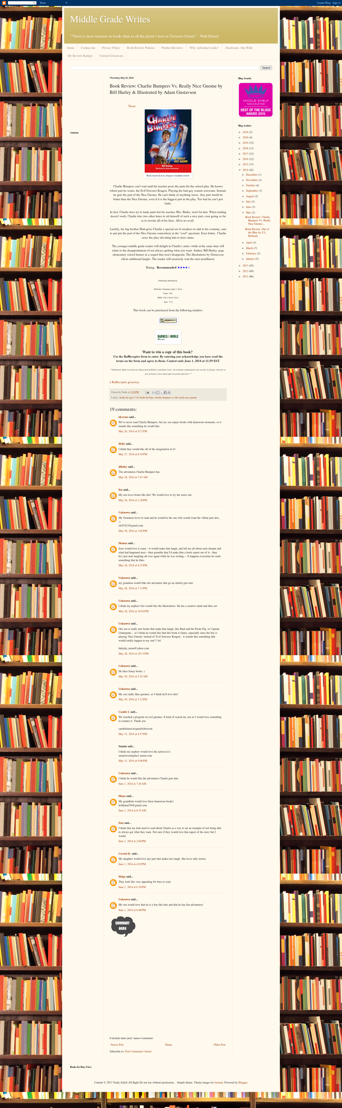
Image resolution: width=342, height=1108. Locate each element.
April (249, 242)
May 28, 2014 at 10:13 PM (133, 653)
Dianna (123, 543)
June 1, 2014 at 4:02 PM (132, 864)
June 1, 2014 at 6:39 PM (132, 887)
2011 (246, 276)
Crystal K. (125, 853)
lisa (121, 489)
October (251, 185)
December (252, 174)
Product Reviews (172, 48)
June (249, 207)
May (249, 212)
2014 (246, 170)
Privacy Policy (111, 48)
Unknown (124, 512)
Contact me (88, 48)
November (252, 180)
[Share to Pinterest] (169, 392)
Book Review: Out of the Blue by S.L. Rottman (257, 232)
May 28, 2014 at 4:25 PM (133, 565)
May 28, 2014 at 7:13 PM (133, 588)
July (248, 201)
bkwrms (123, 417)
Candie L (124, 712)
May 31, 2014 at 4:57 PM (133, 734)
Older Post (219, 1044)
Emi (121, 823)
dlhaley (123, 467)
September (252, 190)
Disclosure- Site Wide (239, 48)
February (251, 253)
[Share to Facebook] (165, 392)
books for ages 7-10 (129, 397)
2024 (246, 132)
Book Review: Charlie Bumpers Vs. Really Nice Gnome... (258, 220)
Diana (122, 796)
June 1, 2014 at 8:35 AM (132, 810)
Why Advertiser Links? (204, 48)
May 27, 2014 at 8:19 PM (133, 454)
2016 (246, 159)
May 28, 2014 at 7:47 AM (133, 477)
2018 (246, 148)
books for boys (147, 397)
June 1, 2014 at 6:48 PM (132, 910)
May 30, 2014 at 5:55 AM (133, 676)
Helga (122, 876)
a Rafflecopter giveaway (124, 382)
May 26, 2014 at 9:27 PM (133, 431)
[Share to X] (161, 392)
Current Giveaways (111, 55)
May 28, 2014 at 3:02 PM (133, 531)
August (250, 196)
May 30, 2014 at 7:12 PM (133, 699)
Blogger (242, 1082)
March (250, 248)
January (250, 259)
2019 (246, 143)
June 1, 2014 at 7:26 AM (132, 783)
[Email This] (154, 392)
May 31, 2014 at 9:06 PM (133, 760)
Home (168, 1044)
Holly (122, 444)
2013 (246, 265)
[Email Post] (147, 392)
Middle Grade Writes (110, 18)
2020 (246, 137)
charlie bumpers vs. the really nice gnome (176, 397)
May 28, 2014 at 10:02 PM (133, 611)
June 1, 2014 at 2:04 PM (132, 841)
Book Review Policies (141, 48)
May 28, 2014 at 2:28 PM (133, 500)
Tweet (131, 106)
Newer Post (117, 1044)
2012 (246, 271)
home (70, 48)
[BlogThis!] (158, 392)
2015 (246, 164)
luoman (219, 1082)
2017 (246, 153)
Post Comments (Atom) (138, 1051)
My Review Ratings (80, 55)
